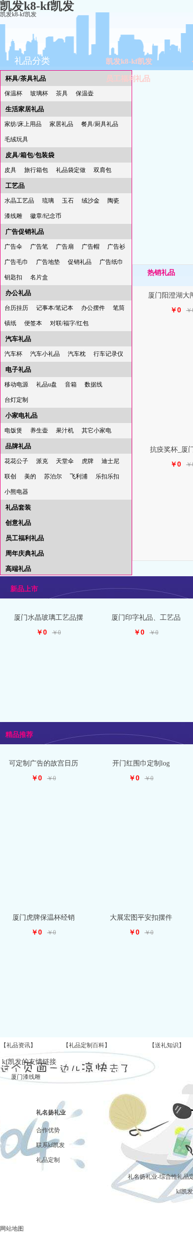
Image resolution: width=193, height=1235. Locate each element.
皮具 (10, 170)
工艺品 (15, 185)
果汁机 (65, 430)
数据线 (93, 384)
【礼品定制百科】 (86, 1045)
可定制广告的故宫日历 (43, 763)
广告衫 (116, 246)
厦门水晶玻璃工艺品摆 (48, 617)
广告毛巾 (16, 261)
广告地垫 (48, 261)
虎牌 (88, 461)
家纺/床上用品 (23, 124)
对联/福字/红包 (69, 323)
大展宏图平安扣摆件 (141, 917)
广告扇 (65, 246)
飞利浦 (79, 476)
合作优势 (48, 1130)
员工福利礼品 (128, 79)
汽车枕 (77, 353)
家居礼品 (61, 124)
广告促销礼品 (24, 231)
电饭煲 (13, 430)
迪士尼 (110, 461)
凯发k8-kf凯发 (18, 14)
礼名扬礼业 (51, 1112)
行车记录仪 (108, 353)
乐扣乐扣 (107, 476)
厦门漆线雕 (26, 1076)
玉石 (68, 200)
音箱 (71, 384)
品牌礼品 (18, 446)
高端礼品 (18, 568)
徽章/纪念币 (45, 216)
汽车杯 (13, 353)
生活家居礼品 (24, 109)
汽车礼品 (18, 338)
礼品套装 (18, 507)
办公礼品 (18, 293)
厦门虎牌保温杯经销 (43, 917)
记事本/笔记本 (54, 307)
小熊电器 (16, 491)
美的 (30, 476)
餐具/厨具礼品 (99, 124)
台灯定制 (16, 399)
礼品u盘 (46, 384)
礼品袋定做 (71, 170)
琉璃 (48, 200)
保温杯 (13, 93)
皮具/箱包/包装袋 (29, 155)
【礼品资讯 (15, 1045)
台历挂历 (16, 307)
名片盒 (39, 277)
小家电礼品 (21, 415)
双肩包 (102, 170)
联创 (10, 476)
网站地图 (12, 1228)
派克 (42, 461)
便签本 (33, 323)
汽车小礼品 (45, 353)
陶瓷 (113, 200)
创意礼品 (18, 522)
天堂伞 (65, 461)
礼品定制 (48, 1159)
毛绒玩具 (16, 139)
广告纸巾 (111, 261)
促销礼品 (80, 261)
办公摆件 (93, 307)
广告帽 (90, 246)
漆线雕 (13, 216)
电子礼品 (18, 369)
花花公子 (16, 461)
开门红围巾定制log (141, 763)
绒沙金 (90, 200)
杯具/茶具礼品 (25, 78)
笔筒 (119, 307)
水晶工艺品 (19, 200)
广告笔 (39, 246)
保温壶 (85, 93)
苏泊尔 (53, 476)
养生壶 (39, 430)
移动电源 (16, 384)
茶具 (62, 93)
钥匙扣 (13, 277)
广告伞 (13, 246)
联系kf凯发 (50, 1145)
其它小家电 (96, 430)
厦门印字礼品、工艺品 (146, 617)
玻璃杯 (39, 93)
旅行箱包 (36, 170)
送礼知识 (167, 1045)
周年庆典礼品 (24, 553)
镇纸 (10, 323)
